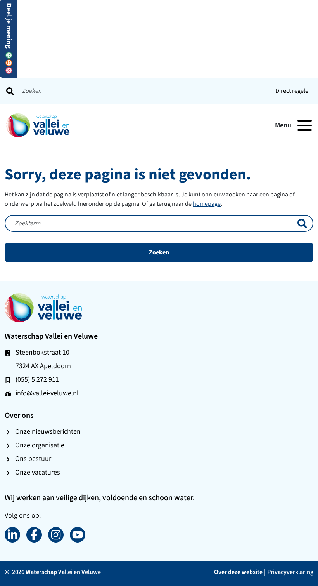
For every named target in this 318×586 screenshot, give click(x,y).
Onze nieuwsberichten (48, 431)
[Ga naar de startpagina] (43, 307)
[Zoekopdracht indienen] (10, 91)
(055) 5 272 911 (37, 379)
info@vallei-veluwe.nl (47, 393)
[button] (8, 38)
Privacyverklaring (290, 572)
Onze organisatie (39, 445)
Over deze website (238, 572)
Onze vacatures (37, 472)
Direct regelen (293, 91)
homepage (207, 204)
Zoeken (159, 252)
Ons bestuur (33, 458)
